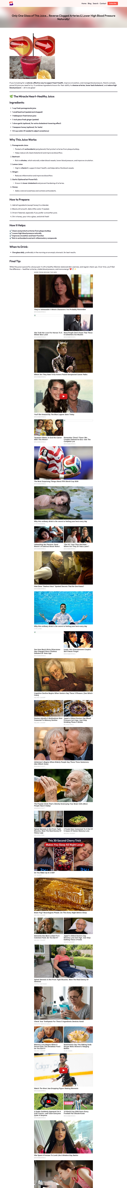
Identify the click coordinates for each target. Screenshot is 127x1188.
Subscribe (112, 3)
